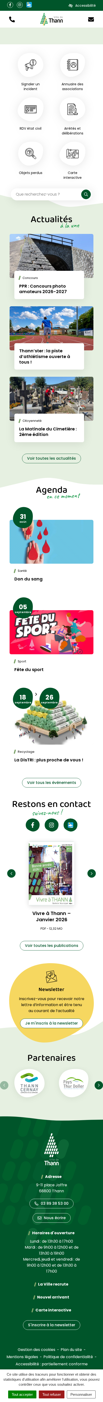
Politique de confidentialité (68, 1357)
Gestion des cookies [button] (36, 1349)
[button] (12, 19)
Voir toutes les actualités (51, 458)
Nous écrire (55, 1218)
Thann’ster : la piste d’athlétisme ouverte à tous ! (44, 356)
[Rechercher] (86, 194)
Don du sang (28, 579)
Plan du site (71, 1349)
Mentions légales (22, 1357)
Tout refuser (51, 1394)
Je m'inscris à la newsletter (51, 1023)
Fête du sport (29, 669)
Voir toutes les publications (51, 945)
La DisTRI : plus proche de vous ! (48, 760)
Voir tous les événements (51, 782)
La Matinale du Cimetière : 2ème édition (48, 431)
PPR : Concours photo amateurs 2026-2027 (43, 289)
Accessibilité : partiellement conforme (52, 1364)
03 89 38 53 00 (55, 1203)
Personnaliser (81, 1394)
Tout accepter (22, 1394)
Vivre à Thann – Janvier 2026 (51, 916)
